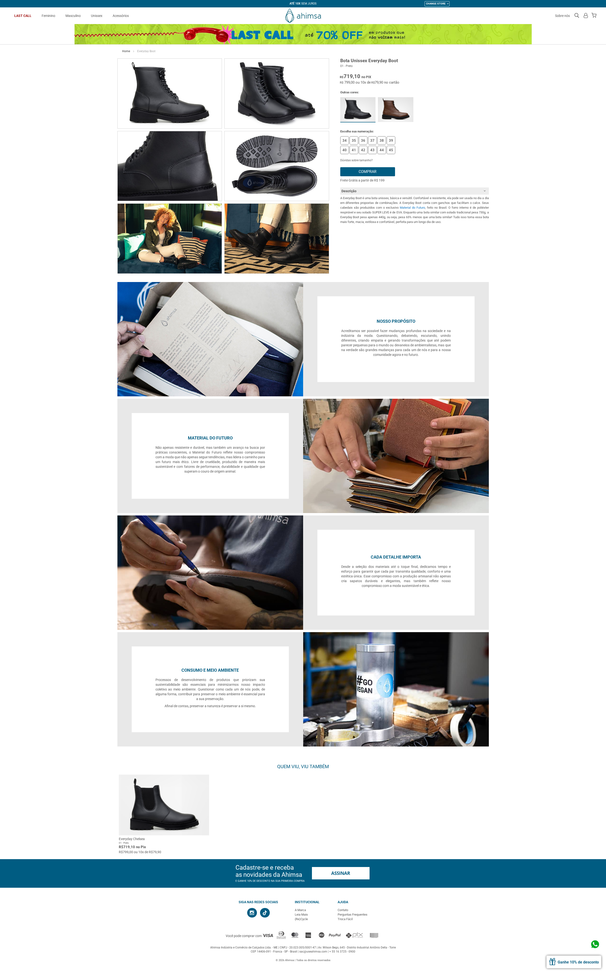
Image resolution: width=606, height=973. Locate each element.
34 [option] (344, 140)
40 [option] (344, 150)
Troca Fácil (345, 919)
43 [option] (372, 150)
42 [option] (363, 150)
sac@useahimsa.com (313, 951)
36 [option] (363, 140)
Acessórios (121, 16)
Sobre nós (562, 16)
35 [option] (354, 140)
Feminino (48, 16)
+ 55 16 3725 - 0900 (342, 951)
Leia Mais (301, 914)
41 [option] (354, 150)
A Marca (300, 910)
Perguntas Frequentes (352, 914)
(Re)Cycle (301, 919)
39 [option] (391, 140)
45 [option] (391, 150)
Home (126, 51)
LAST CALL (22, 16)
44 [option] (382, 150)
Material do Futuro (412, 207)
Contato (343, 910)
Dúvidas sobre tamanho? (356, 160)
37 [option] (372, 140)
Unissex (96, 16)
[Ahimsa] (303, 16)
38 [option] (382, 140)
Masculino (73, 16)
